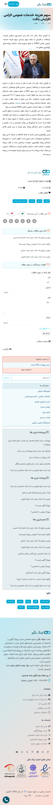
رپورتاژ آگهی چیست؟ (42, 505)
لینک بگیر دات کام (40, 695)
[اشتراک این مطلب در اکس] (22, 221)
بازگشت (5, 349)
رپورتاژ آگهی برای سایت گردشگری (38, 572)
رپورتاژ (28, 601)
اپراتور (39, 201)
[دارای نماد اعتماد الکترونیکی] (45, 770)
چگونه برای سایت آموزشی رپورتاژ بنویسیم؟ (34, 244)
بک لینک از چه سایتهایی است (35, 699)
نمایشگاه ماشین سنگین (41, 422)
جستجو (7, 377)
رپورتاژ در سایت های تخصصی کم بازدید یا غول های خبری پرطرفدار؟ (29, 442)
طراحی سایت (45, 407)
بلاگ (42, 23)
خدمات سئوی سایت (39, 743)
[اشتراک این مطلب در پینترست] (16, 221)
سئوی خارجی (45, 601)
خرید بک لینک (41, 726)
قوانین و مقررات (42, 795)
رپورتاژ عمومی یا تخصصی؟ (40, 511)
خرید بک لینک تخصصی (38, 735)
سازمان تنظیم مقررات (20, 201)
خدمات (17, 103)
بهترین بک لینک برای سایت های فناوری (35, 256)
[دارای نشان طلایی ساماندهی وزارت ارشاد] (21, 770)
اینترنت (20, 601)
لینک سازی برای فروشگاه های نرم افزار (36, 492)
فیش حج (46, 412)
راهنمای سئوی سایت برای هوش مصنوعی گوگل (32, 463)
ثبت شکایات (42, 708)
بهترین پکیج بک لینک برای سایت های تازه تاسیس (31, 237)
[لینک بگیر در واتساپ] (22, 752)
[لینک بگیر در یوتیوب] (16, 752)
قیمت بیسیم (45, 417)
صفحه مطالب (42, 341)
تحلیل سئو (11, 601)
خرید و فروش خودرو (42, 401)
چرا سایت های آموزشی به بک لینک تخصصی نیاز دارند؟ (30, 470)
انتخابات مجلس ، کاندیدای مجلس (37, 396)
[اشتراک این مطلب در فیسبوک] (28, 221)
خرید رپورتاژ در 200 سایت (40, 364)
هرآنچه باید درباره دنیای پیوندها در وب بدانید (33, 451)
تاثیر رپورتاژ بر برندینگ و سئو (39, 457)
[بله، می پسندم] (22, 214)
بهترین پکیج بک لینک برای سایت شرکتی (35, 250)
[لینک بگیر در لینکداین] (37, 752)
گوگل (35, 601)
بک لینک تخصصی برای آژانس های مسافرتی (34, 553)
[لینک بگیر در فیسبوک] (48, 752)
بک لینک (21, 607)
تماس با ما (43, 703)
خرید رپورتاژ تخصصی (39, 739)
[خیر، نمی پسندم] (12, 214)
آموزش (47, 201)
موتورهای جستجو (33, 607)
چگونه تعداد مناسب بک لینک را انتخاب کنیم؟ (33, 579)
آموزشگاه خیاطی (44, 391)
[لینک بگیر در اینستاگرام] (42, 752)
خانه (49, 23)
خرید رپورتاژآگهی (41, 730)
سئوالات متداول (41, 712)
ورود (26, 795)
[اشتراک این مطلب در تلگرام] (34, 221)
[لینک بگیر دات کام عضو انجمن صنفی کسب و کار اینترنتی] (33, 770)
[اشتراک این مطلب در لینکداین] (11, 221)
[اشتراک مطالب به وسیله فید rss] (5, 221)
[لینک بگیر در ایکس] (27, 752)
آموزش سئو (45, 607)
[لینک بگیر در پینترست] (32, 752)
